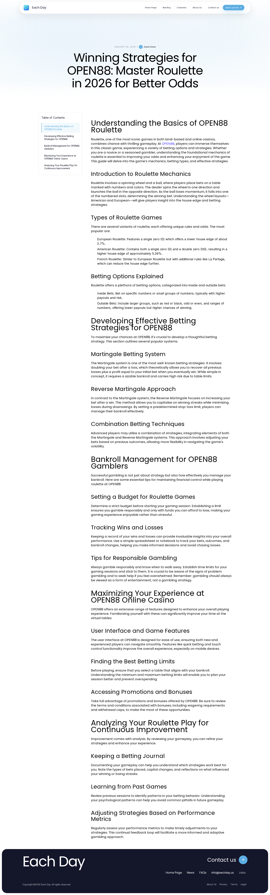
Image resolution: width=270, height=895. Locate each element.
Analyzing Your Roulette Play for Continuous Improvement (60, 167)
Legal (243, 884)
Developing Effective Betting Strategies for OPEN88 (59, 137)
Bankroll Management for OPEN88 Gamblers (62, 147)
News (190, 873)
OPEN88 (168, 144)
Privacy (223, 884)
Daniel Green (150, 47)
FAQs (202, 873)
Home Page (174, 873)
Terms (234, 884)
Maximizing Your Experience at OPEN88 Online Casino (60, 157)
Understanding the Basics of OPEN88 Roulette (58, 128)
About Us (211, 884)
